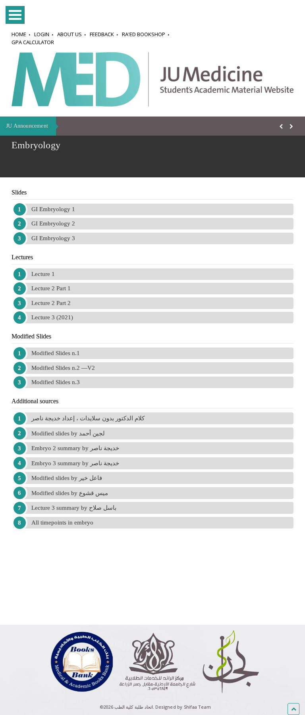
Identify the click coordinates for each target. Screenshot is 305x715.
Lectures (22, 257)
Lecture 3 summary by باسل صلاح (73, 508)
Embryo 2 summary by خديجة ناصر (75, 448)
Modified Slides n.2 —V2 (63, 368)
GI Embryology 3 (53, 238)
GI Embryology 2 (53, 223)
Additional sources (35, 401)
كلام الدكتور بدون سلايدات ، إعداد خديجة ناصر (88, 418)
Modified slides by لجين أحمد (68, 433)
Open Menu (15, 15)
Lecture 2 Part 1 (51, 288)
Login (41, 34)
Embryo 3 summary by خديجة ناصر (75, 463)
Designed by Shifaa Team (183, 707)
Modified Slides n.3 (55, 382)
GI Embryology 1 (53, 209)
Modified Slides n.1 (55, 353)
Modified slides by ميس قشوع (69, 493)
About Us (69, 34)
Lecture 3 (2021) (52, 317)
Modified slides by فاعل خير (66, 478)
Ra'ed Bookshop (143, 34)
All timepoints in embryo (62, 522)
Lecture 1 (43, 274)
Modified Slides (31, 336)
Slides (19, 192)
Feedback (102, 34)
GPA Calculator (33, 42)
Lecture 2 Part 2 (51, 303)
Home (19, 34)
